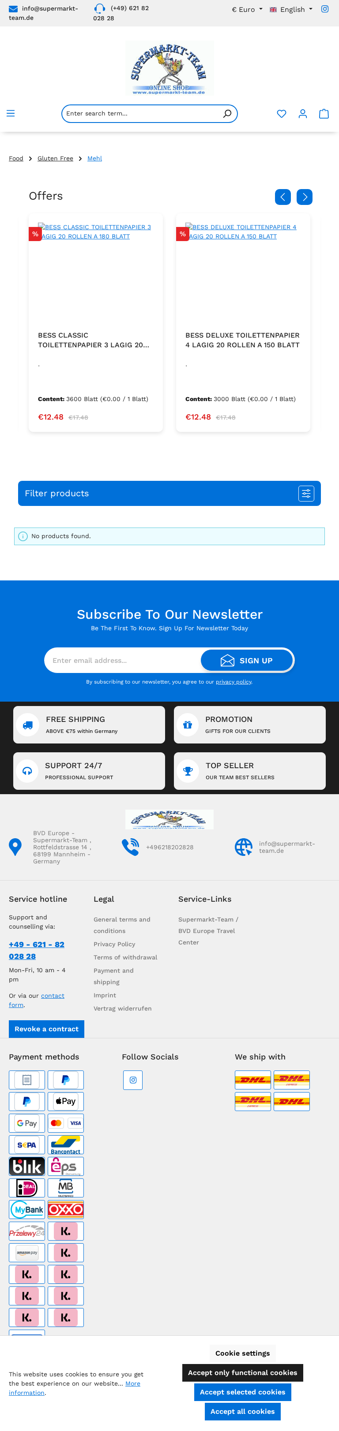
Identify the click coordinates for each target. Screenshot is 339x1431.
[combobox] (139, 113)
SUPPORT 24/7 (79, 771)
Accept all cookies (243, 1411)
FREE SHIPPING (81, 724)
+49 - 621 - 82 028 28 (36, 950)
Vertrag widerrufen (123, 1008)
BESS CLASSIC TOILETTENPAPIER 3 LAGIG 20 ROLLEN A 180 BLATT (90, 340)
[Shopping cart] (324, 114)
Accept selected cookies (243, 1392)
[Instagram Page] (324, 9)
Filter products (57, 493)
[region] (169, 322)
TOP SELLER (240, 771)
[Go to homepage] (169, 68)
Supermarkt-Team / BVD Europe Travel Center (208, 931)
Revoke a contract (47, 1029)
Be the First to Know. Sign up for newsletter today (169, 628)
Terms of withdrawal (125, 957)
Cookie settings (242, 1353)
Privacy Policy (114, 944)
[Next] (305, 197)
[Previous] (283, 197)
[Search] (227, 113)
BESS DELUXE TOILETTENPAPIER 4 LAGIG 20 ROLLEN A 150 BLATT (242, 340)
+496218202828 (170, 847)
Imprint (105, 995)
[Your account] (302, 114)
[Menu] (10, 113)
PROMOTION (238, 724)
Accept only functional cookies (243, 1372)
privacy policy (233, 682)
